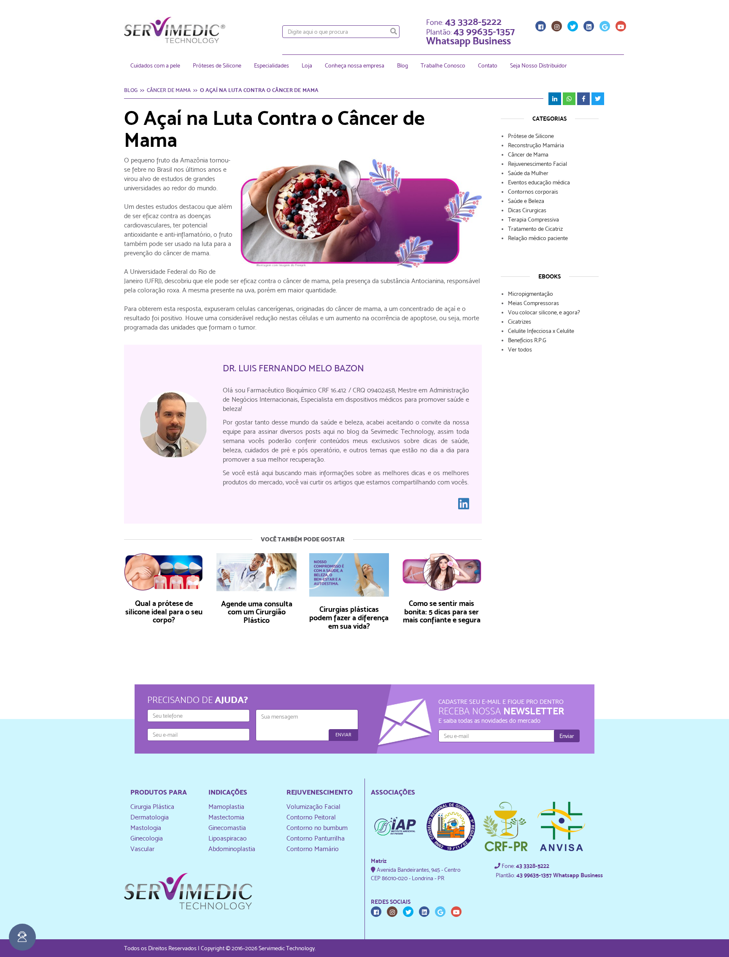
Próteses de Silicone (217, 65)
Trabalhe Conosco (443, 65)
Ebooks (549, 276)
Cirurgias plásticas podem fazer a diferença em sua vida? (349, 617)
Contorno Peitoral (311, 817)
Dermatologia (149, 817)
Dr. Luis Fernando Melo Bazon (293, 368)
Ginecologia (146, 838)
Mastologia (145, 828)
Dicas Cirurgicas (527, 210)
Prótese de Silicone (531, 136)
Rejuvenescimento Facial (537, 164)
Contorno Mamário (312, 849)
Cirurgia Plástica (152, 807)
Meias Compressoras (533, 303)
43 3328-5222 (473, 21)
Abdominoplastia (231, 849)
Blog (402, 65)
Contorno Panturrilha (315, 838)
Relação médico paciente (538, 238)
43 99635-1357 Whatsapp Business (470, 35)
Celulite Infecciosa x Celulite (541, 331)
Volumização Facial (313, 807)
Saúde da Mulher (528, 173)
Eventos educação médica (539, 182)
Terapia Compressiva (533, 219)
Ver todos (520, 349)
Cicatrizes (519, 321)
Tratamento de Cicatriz (535, 229)
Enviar (343, 735)
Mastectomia (226, 817)
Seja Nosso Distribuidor (538, 65)
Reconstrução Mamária (536, 145)
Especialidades (271, 65)
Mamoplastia (226, 807)
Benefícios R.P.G (527, 340)
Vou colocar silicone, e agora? (544, 312)
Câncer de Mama (528, 154)
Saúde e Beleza (526, 201)
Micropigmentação (530, 294)
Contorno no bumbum (317, 828)
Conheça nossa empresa (354, 65)
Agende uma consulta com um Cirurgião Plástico (256, 612)
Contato (487, 65)
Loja (307, 65)
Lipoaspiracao (227, 838)
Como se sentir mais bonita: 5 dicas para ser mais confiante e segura (442, 611)
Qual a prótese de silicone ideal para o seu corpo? (163, 611)
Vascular (142, 849)
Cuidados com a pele (155, 65)
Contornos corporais (533, 192)
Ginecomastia (227, 828)
